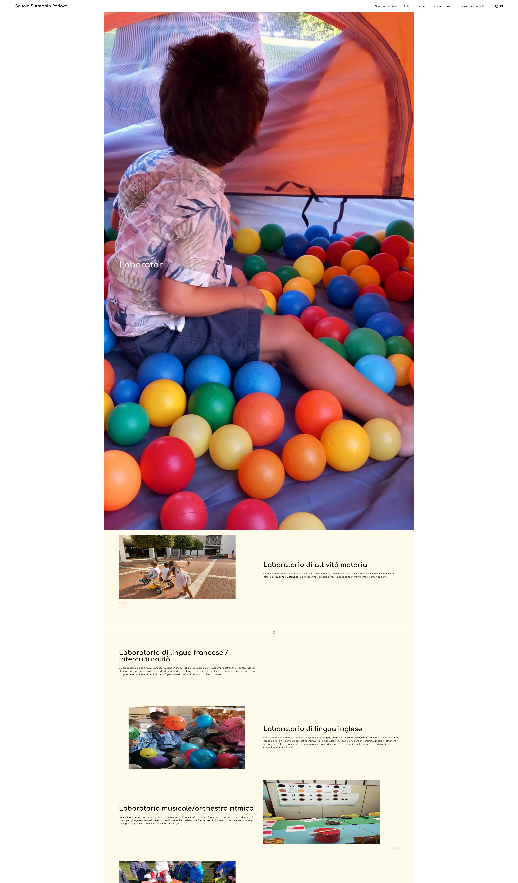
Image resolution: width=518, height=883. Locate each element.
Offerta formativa (415, 6)
